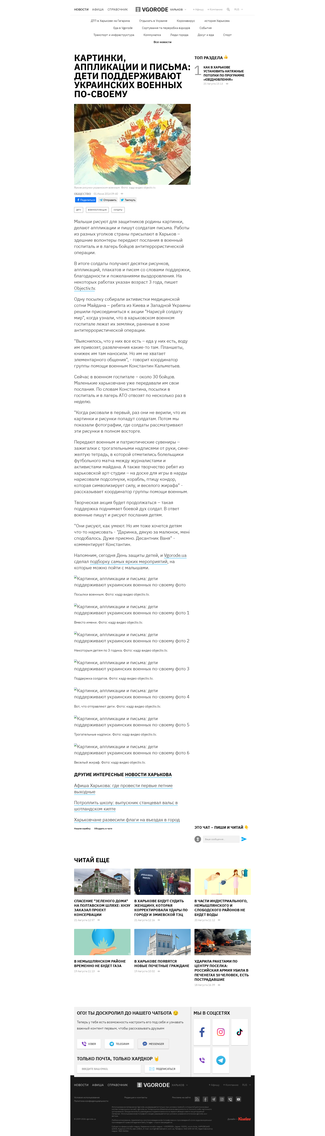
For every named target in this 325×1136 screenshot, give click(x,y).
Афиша (98, 9)
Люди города (179, 35)
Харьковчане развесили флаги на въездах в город (127, 820)
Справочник (118, 9)
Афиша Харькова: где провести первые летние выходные (123, 788)
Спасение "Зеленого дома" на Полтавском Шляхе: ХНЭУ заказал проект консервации (102, 908)
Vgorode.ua (175, 555)
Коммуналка (152, 35)
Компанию (216, 9)
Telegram (122, 1044)
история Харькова (216, 21)
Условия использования (86, 1097)
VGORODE (157, 1084)
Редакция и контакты (135, 1097)
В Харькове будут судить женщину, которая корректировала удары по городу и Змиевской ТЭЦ (161, 908)
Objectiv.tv (84, 288)
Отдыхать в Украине (153, 21)
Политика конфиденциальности (91, 1101)
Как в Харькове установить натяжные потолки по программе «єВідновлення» (224, 73)
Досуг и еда (206, 35)
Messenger (156, 1044)
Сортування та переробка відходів (166, 28)
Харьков (178, 1085)
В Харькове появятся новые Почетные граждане (161, 963)
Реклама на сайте (181, 1097)
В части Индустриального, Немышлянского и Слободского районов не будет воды (221, 908)
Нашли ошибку (82, 828)
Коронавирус (186, 21)
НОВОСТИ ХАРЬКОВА (148, 774)
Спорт (227, 35)
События (206, 28)
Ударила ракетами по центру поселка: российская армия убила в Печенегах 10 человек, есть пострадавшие (221, 970)
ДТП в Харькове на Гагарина (110, 21)
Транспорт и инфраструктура (113, 35)
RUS (236, 9)
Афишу (199, 9)
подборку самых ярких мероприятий (128, 561)
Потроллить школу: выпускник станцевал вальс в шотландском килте (126, 805)
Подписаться (165, 1069)
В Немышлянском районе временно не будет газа (100, 963)
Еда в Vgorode (123, 28)
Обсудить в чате (103, 828)
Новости (81, 9)
